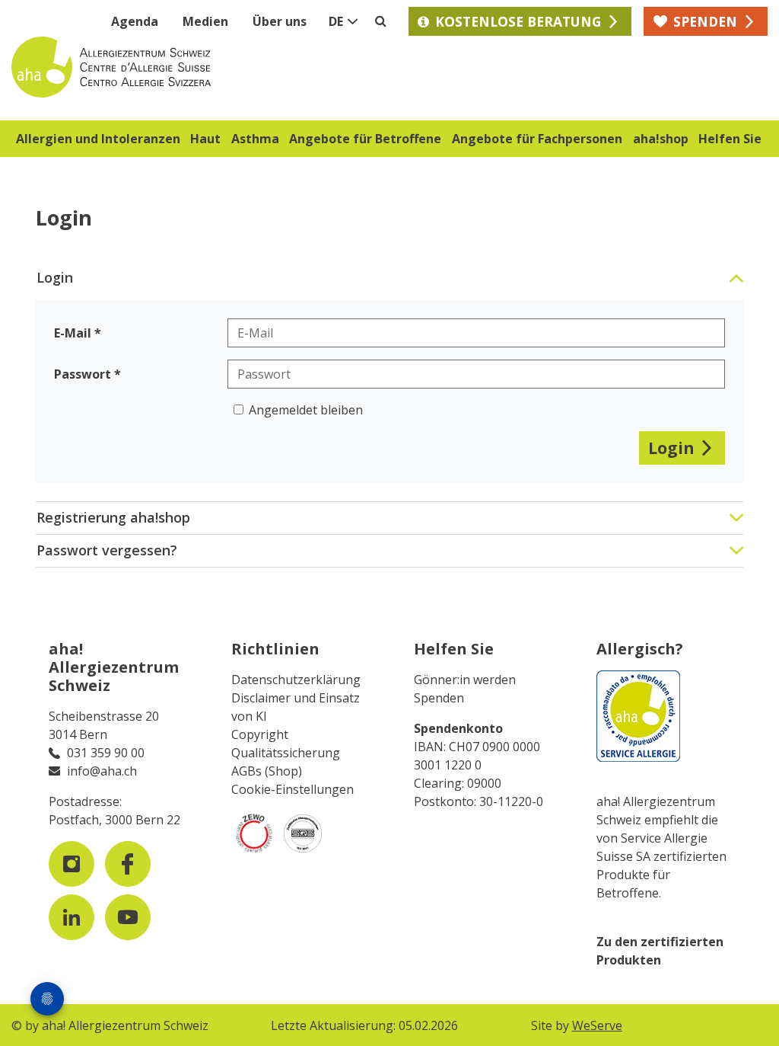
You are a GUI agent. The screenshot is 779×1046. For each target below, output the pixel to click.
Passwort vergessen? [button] (107, 550)
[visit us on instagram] (71, 864)
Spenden (439, 697)
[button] (98, 141)
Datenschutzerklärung (296, 679)
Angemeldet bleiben (306, 409)
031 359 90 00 (106, 752)
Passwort (82, 374)
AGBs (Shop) (266, 771)
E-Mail (72, 333)
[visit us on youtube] (128, 917)
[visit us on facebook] (128, 864)
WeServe (597, 1025)
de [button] (336, 21)
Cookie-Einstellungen (292, 789)
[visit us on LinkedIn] (71, 917)
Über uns (280, 21)
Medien (205, 21)
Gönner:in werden (465, 679)
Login (671, 448)
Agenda (134, 21)
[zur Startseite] (200, 67)
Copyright (259, 734)
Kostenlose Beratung (518, 21)
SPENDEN (705, 21)
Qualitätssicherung (285, 752)
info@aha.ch (102, 771)
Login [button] (55, 277)
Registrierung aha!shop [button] (113, 517)
